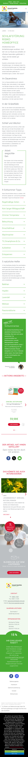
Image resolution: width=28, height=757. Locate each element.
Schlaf (21, 198)
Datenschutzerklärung (14, 687)
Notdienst (5, 3)
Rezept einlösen (14, 3)
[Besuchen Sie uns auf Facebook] (11, 676)
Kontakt (14, 691)
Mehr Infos (14, 753)
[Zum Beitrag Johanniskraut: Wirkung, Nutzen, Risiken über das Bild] (14, 485)
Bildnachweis (14, 694)
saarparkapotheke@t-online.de (16, 601)
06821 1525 (16, 2)
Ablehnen (14, 749)
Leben (4, 31)
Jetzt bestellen (14, 424)
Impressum (14, 684)
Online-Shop (23, 3)
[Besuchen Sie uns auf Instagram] (17, 676)
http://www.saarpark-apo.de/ (16, 603)
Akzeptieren (14, 751)
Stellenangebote (14, 681)
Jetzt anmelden (14, 572)
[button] (26, 404)
